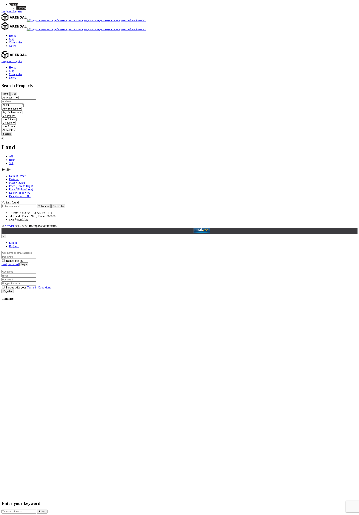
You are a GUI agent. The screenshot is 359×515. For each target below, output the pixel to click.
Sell (14, 93)
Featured (14, 179)
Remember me (14, 260)
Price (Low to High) (21, 186)
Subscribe (43, 206)
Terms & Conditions (39, 287)
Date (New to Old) (20, 196)
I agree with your (28, 287)
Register (14, 246)
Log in (13, 242)
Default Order (17, 175)
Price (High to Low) (21, 189)
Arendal (9, 225)
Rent (5, 93)
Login (24, 264)
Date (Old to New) (20, 192)
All (11, 156)
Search (7, 133)
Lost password (10, 264)
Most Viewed (17, 182)
